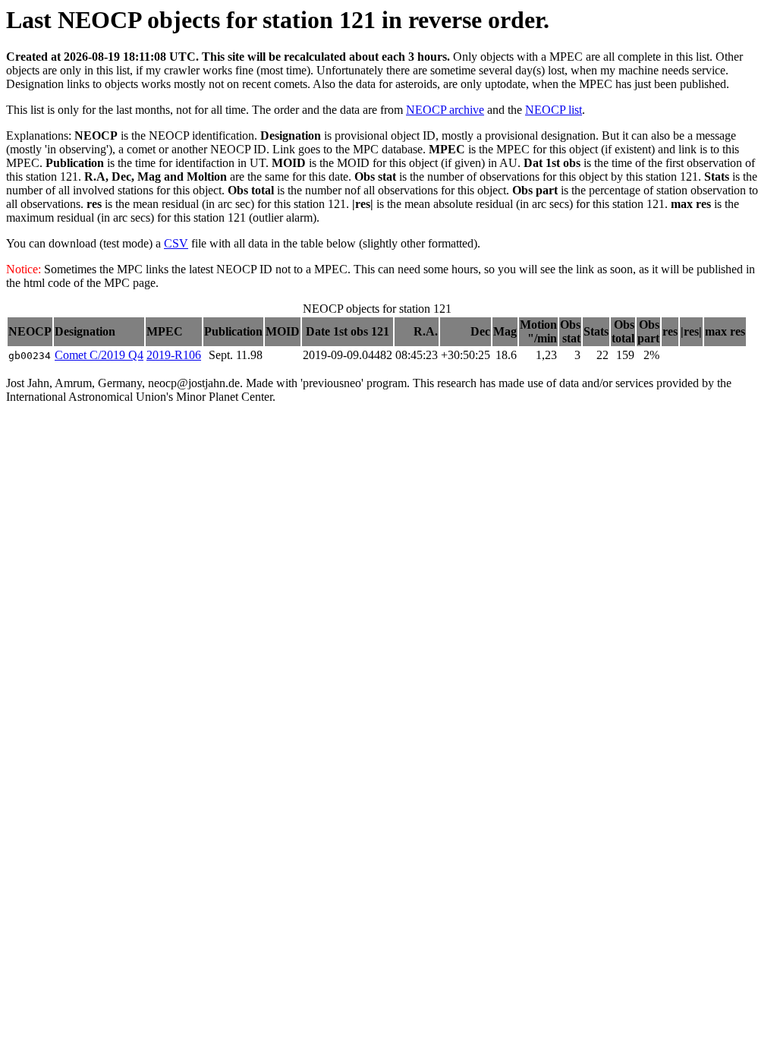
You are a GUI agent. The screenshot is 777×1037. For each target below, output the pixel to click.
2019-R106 (173, 354)
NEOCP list (553, 109)
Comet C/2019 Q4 (99, 354)
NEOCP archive (445, 109)
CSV (176, 243)
